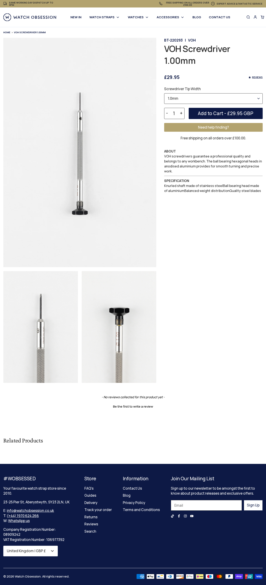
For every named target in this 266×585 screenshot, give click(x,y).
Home (6, 32)
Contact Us (219, 17)
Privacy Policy (134, 502)
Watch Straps (102, 17)
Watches (136, 17)
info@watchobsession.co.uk (30, 510)
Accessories (168, 17)
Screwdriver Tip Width (182, 88)
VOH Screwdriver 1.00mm (30, 32)
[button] (133, 406)
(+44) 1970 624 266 (23, 515)
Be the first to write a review (133, 406)
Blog (196, 17)
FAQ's (89, 488)
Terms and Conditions (141, 509)
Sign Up (253, 505)
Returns (90, 517)
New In (75, 17)
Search (90, 531)
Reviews (91, 524)
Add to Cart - (225, 113)
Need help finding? (213, 127)
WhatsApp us (19, 520)
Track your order (98, 509)
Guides (90, 495)
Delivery (90, 502)
